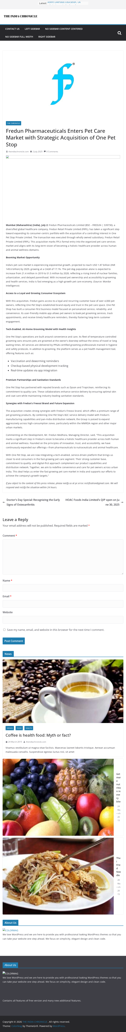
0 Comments (52, 151)
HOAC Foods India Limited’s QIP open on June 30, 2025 (92, 502)
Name (7, 580)
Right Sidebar (46, 36)
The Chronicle (13, 123)
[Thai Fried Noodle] (58, 876)
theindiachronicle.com (19, 151)
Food (19, 728)
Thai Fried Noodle (118, 866)
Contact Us (12, 28)
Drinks (10, 728)
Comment (10, 535)
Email (7, 596)
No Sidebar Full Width (19, 36)
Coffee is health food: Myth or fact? (38, 735)
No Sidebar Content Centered (64, 28)
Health (29, 728)
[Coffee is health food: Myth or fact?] (63, 661)
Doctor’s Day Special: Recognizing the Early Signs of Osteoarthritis (33, 502)
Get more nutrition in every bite (118, 787)
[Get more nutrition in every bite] (58, 797)
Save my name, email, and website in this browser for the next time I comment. (55, 630)
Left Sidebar (32, 28)
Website (8, 612)
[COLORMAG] (10, 930)
